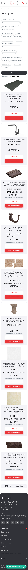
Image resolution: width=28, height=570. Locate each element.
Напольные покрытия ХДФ (9, 53)
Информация (5, 528)
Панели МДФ (17, 64)
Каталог (10, 9)
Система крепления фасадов (10, 26)
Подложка (5, 60)
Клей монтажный (6, 64)
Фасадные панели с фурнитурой (11, 23)
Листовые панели (7, 43)
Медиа (3, 546)
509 (21, 486)
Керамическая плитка (16, 60)
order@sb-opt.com (9, 504)
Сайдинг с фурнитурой (8, 19)
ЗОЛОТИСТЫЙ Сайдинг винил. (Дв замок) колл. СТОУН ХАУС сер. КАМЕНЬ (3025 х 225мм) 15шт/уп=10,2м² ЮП (14, 274)
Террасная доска (6, 36)
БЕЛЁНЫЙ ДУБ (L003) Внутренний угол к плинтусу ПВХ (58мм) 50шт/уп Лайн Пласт (14, 320)
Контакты (4, 550)
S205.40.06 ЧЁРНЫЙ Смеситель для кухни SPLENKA (14, 140)
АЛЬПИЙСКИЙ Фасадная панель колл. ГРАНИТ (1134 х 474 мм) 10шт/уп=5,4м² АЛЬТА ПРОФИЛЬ (14, 455)
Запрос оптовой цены (14, 118)
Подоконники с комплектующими (11, 47)
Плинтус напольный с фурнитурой (11, 57)
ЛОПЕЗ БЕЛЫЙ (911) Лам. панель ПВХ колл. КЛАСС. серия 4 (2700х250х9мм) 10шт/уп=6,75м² (14, 364)
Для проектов (6, 543)
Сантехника (5, 67)
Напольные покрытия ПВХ (9, 50)
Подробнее (14, 113)
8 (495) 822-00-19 (9, 502)
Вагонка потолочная (7, 40)
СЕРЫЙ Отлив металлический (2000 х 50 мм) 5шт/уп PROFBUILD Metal (14, 96)
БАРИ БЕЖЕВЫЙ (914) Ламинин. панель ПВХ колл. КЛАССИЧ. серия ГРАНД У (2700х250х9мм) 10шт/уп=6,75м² (14, 410)
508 (17, 486)
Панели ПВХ (19, 40)
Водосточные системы (8, 29)
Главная (3, 9)
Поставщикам (6, 539)
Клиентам (4, 536)
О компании (5, 532)
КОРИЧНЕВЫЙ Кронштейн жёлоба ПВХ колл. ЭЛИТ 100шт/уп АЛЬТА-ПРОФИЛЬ (14, 228)
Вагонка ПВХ (17, 36)
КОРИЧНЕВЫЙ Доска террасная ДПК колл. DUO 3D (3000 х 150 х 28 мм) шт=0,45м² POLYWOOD (14, 184)
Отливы (18, 33)
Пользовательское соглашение (12, 554)
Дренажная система (7, 33)
